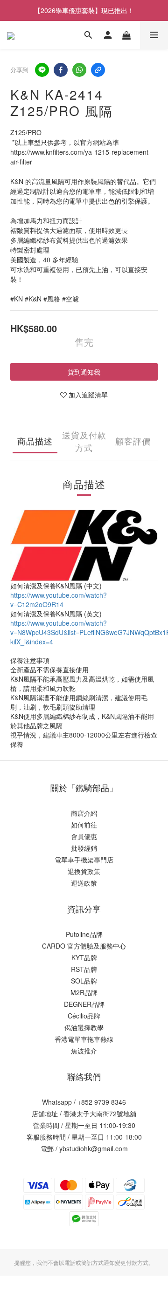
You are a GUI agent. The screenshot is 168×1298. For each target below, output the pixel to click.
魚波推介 (84, 1050)
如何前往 (84, 824)
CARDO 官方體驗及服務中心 (84, 945)
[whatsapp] (79, 70)
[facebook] (61, 70)
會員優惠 (84, 836)
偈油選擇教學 (84, 1027)
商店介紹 (84, 813)
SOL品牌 (84, 980)
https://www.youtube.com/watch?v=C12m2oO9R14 (58, 599)
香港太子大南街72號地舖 (99, 1113)
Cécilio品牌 (84, 1015)
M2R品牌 (84, 992)
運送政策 (84, 883)
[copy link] (98, 70)
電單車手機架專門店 (84, 859)
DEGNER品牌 (84, 1004)
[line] (42, 70)
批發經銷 (84, 848)
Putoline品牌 (84, 934)
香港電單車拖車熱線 (84, 1039)
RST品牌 (84, 969)
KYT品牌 (84, 957)
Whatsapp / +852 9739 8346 (84, 1102)
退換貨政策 (84, 871)
